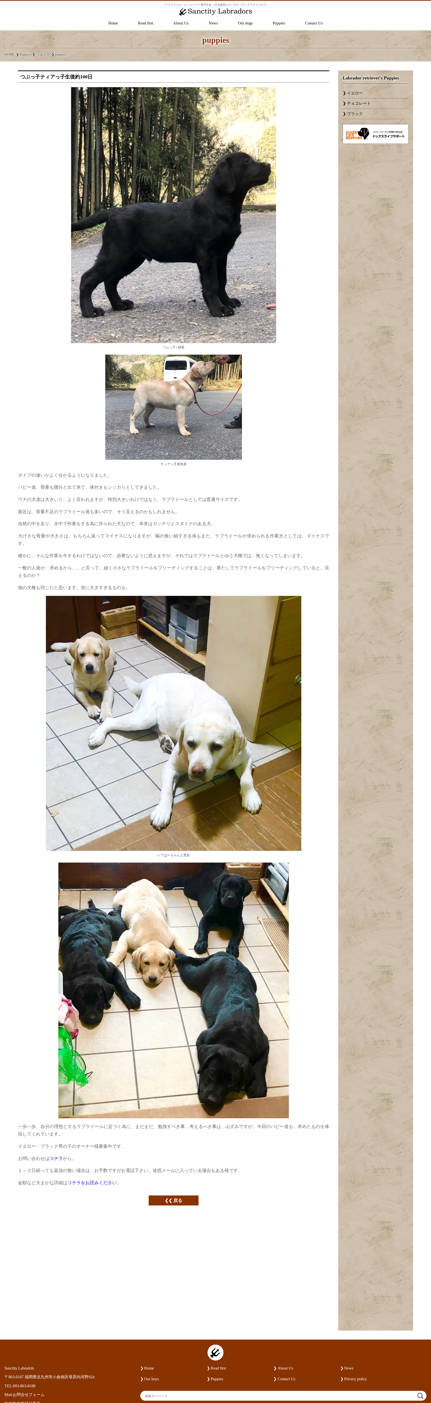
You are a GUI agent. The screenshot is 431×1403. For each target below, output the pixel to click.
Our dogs (245, 23)
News (213, 23)
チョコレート (359, 103)
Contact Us (314, 23)
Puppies (279, 23)
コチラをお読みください (92, 1182)
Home (113, 23)
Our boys (151, 1379)
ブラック (355, 114)
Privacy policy (355, 1379)
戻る (177, 1200)
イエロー (355, 93)
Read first (145, 23)
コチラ (56, 1158)
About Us (181, 23)
